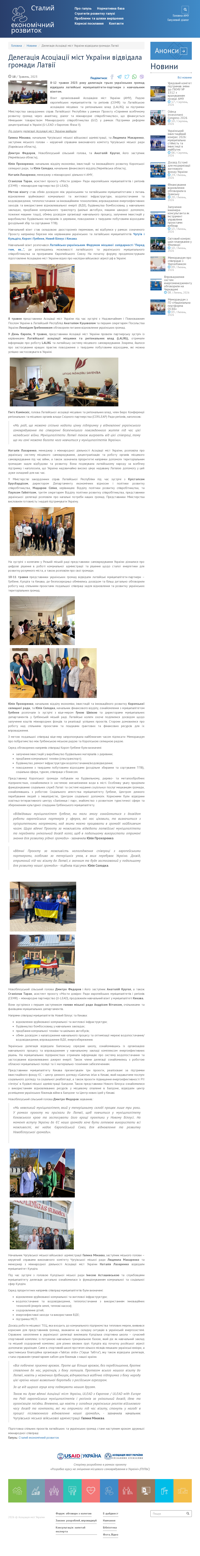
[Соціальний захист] (127, 1490)
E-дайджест (110, 1513)
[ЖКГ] (164, 1490)
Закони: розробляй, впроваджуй (76, 1520)
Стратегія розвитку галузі (95, 13)
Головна (16, 45)
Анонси (167, 50)
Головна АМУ (181, 15)
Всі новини (185, 77)
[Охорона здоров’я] (91, 1490)
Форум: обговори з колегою (74, 1513)
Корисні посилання (89, 23)
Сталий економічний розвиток (32, 19)
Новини (32, 45)
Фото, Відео (110, 1534)
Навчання (109, 1520)
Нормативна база (110, 8)
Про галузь (83, 8)
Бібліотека (110, 1527)
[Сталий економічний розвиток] (109, 1490)
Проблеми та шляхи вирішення (99, 18)
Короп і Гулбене (33, 238)
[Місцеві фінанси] (36, 1490)
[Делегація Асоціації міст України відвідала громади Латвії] (27, 92)
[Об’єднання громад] (182, 1490)
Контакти (116, 23)
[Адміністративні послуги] (146, 1490)
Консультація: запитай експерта (70, 1529)
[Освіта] (72, 1490)
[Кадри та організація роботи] (54, 1490)
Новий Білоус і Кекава (61, 238)
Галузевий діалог (178, 20)
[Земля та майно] (17, 1490)
